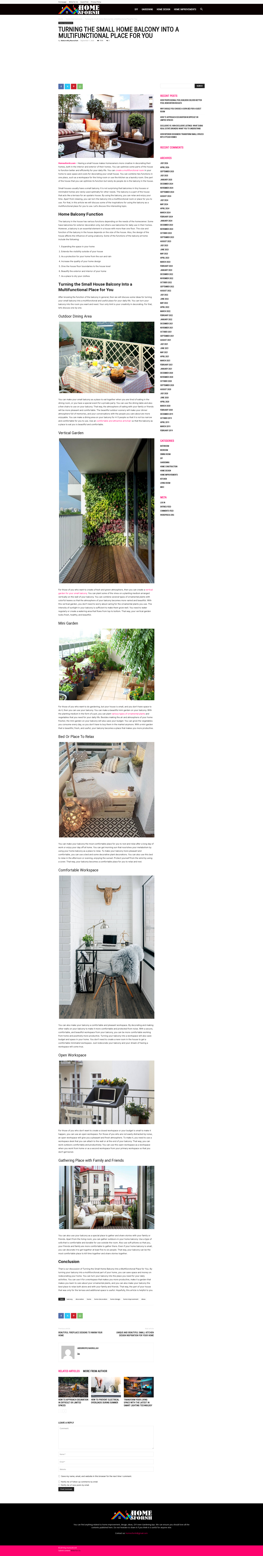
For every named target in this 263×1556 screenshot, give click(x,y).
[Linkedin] (79, 1354)
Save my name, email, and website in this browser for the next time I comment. (96, 1476)
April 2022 (164, 307)
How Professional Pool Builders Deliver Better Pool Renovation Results (181, 101)
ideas (143, 1299)
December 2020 (166, 373)
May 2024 (164, 204)
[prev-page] (60, 1411)
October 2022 (166, 282)
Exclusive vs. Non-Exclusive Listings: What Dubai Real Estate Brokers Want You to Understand (181, 127)
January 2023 (166, 270)
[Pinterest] (73, 86)
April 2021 (164, 356)
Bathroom (164, 446)
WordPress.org (167, 515)
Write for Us (73, 2)
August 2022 (165, 291)
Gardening (147, 9)
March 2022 (165, 311)
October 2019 (166, 418)
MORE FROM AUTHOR (95, 1371)
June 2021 (164, 348)
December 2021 (166, 323)
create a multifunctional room (130, 170)
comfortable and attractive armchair (114, 421)
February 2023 (166, 266)
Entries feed (165, 507)
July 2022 (164, 295)
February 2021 (166, 365)
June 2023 (164, 249)
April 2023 (164, 258)
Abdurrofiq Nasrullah (69, 40)
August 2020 (165, 389)
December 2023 (166, 225)
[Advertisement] (131, 63)
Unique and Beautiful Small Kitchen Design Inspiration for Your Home (135, 1334)
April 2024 (164, 208)
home (89, 1299)
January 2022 (166, 319)
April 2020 (164, 402)
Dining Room (165, 454)
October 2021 (166, 332)
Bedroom (164, 450)
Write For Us (75, 1550)
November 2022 (166, 278)
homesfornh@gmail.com (137, 1533)
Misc (162, 487)
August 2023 (165, 241)
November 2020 (166, 377)
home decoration (100, 1299)
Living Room (165, 483)
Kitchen (163, 479)
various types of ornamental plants (128, 713)
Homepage (62, 2)
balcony (70, 1299)
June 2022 (164, 299)
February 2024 (166, 217)
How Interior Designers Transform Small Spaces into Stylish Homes (182, 135)
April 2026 (164, 167)
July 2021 (164, 344)
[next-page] (64, 1411)
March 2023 (165, 262)
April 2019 (164, 422)
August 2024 (165, 196)
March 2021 (165, 360)
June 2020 (164, 398)
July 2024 (164, 200)
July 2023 (164, 245)
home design (115, 1299)
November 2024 (166, 188)
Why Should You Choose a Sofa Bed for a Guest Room (180, 110)
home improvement (130, 1299)
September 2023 (167, 237)
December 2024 (166, 184)
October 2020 (166, 381)
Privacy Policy (96, 2)
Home (60, 19)
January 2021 (166, 369)
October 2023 (166, 233)
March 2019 (165, 426)
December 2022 (166, 274)
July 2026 (164, 163)
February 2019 (166, 430)
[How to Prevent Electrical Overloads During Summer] (106, 1387)
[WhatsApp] (80, 86)
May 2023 (164, 254)
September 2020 (167, 385)
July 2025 (164, 175)
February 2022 (166, 315)
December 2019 (166, 414)
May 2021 (164, 352)
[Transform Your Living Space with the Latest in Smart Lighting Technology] (139, 1387)
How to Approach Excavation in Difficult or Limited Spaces (73, 1402)
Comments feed (167, 511)
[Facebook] (61, 86)
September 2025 (167, 171)
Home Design (163, 9)
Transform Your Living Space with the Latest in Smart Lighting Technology (138, 1402)
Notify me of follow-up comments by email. (79, 1482)
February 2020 (166, 410)
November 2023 (166, 229)
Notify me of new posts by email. (75, 1485)
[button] (201, 9)
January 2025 (166, 180)
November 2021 (166, 328)
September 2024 (167, 192)
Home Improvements (185, 9)
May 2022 (164, 303)
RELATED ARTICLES (69, 1371)
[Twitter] (67, 86)
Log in (162, 502)
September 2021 (167, 336)
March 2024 (165, 212)
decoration (80, 1299)
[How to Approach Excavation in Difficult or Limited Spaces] (73, 1387)
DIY (136, 9)
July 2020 (164, 393)
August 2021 (165, 340)
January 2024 (166, 221)
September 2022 (167, 286)
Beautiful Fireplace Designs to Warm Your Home (80, 1334)
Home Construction (168, 466)
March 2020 (165, 406)
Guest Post (84, 2)
